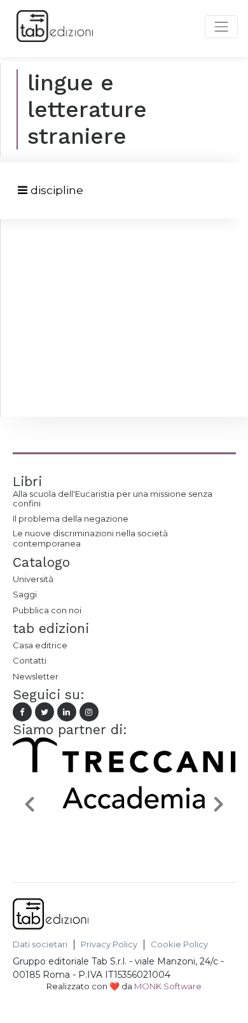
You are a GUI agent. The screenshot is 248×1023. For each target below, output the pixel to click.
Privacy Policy (109, 944)
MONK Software (168, 986)
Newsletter (36, 676)
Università (33, 579)
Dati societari (40, 944)
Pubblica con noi (47, 610)
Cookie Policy (179, 944)
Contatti (29, 660)
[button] (29, 803)
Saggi (25, 594)
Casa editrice (40, 645)
